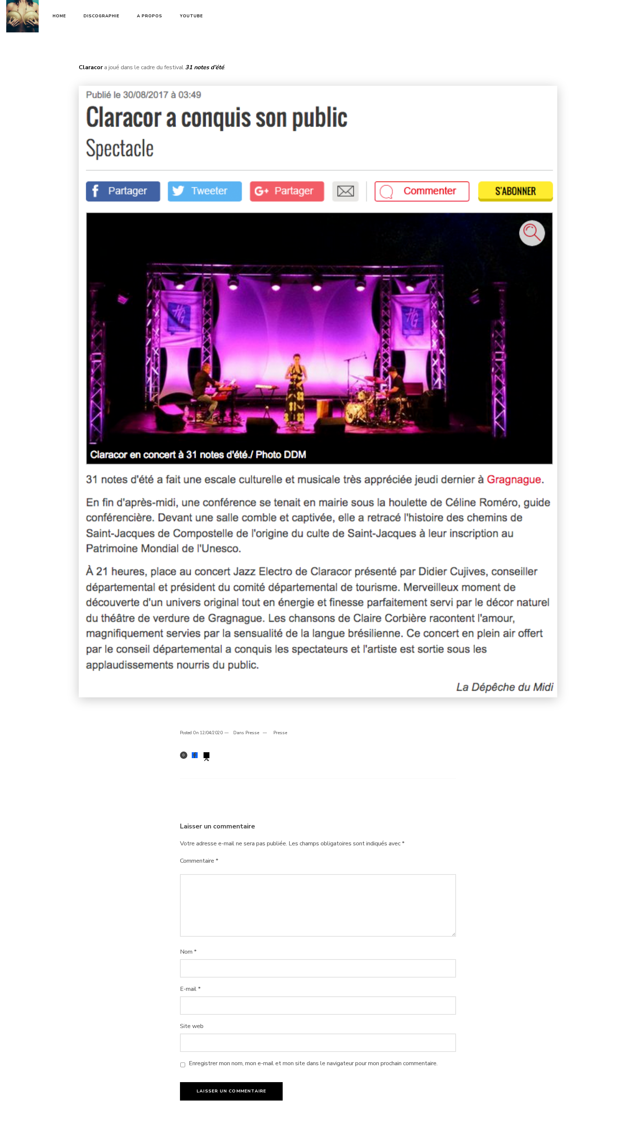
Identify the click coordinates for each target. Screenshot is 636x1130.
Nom (188, 952)
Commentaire (199, 861)
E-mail (190, 989)
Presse (252, 733)
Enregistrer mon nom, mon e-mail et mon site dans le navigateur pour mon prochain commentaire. (313, 1063)
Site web (192, 1026)
